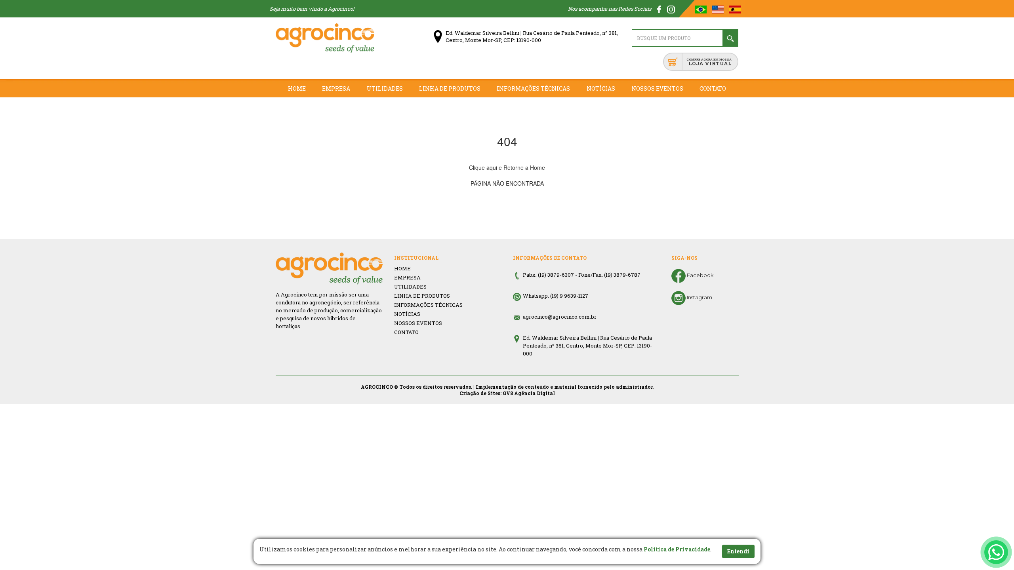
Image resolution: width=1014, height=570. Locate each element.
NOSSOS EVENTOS (418, 323)
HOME (402, 268)
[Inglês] (718, 8)
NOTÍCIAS (407, 313)
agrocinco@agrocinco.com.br (560, 316)
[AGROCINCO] (325, 38)
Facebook (699, 275)
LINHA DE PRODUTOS (422, 295)
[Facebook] (659, 8)
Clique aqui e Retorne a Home (507, 167)
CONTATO (406, 332)
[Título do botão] (996, 552)
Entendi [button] (738, 551)
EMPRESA (407, 277)
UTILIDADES (410, 286)
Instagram (699, 297)
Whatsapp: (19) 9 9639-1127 (555, 295)
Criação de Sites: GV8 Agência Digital (507, 393)
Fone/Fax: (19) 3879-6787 (609, 274)
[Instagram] (671, 8)
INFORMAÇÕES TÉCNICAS (428, 304)
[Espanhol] (735, 8)
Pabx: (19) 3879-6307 (548, 274)
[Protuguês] (701, 8)
